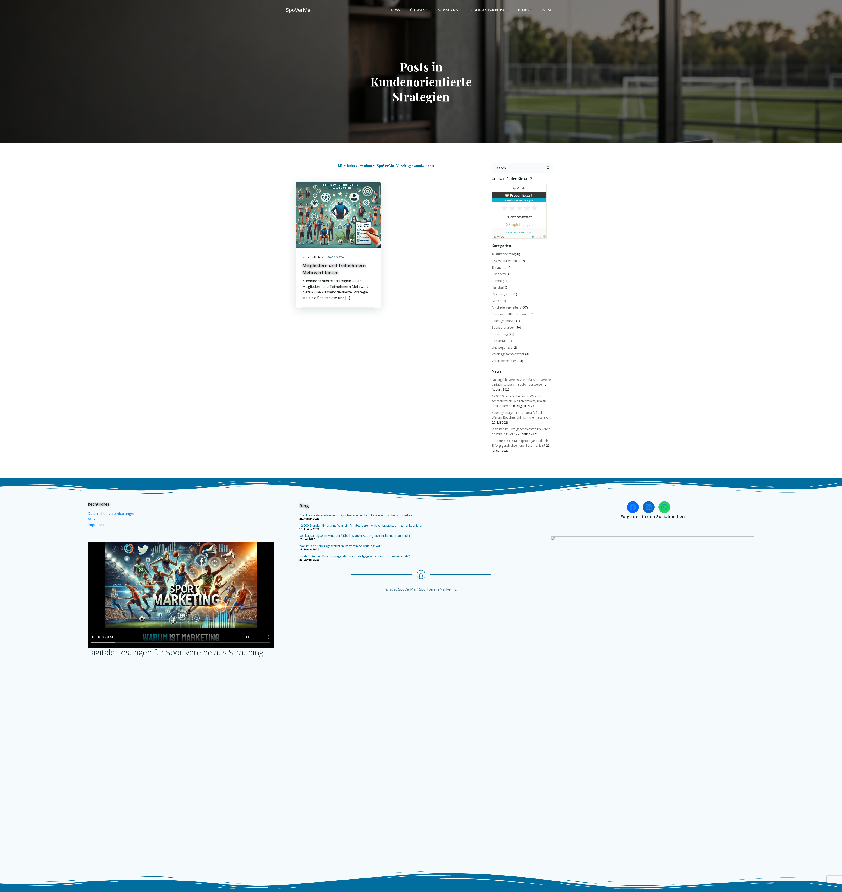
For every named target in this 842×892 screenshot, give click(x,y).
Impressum (97, 524)
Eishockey (499, 274)
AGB (91, 519)
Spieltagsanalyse (503, 321)
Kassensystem (502, 294)
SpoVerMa (385, 165)
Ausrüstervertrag (504, 254)
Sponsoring (500, 334)
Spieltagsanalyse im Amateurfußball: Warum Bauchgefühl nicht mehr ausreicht (354, 535)
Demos (523, 10)
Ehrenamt (499, 267)
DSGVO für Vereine (505, 261)
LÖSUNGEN (417, 10)
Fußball (497, 281)
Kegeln (496, 301)
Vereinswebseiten (504, 361)
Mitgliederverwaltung (356, 165)
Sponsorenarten (503, 327)
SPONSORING (448, 10)
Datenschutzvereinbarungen (111, 513)
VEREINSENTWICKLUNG (488, 10)
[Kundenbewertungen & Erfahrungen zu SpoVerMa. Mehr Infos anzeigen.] (519, 211)
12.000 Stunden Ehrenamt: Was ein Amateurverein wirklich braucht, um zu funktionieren (519, 401)
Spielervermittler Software (510, 314)
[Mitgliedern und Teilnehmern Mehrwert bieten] (338, 214)
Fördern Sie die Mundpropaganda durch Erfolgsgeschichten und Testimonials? (354, 556)
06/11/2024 (335, 257)
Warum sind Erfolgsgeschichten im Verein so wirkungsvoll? (340, 546)
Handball (498, 287)
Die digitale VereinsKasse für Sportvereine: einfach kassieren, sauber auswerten (355, 515)
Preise (547, 10)
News (395, 10)
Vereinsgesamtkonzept (415, 165)
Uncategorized (502, 347)
